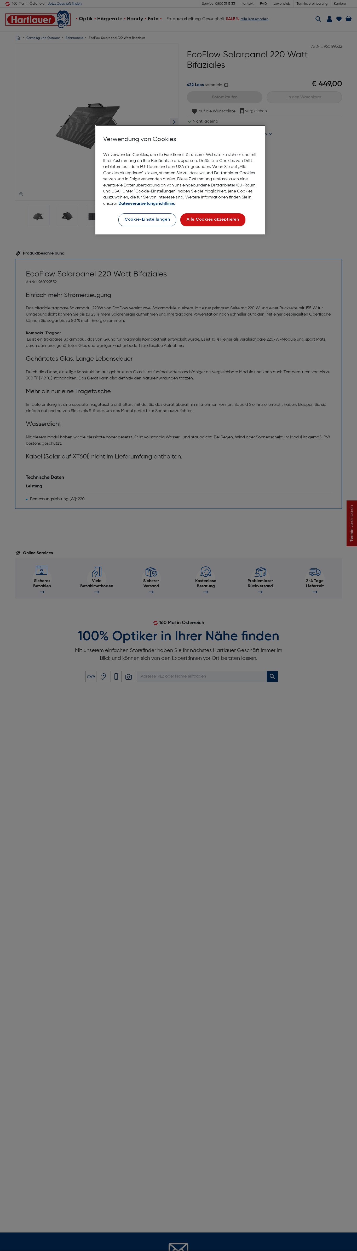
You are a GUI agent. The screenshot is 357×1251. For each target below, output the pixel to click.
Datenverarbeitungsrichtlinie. (146, 204)
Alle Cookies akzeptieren (213, 219)
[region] (180, 179)
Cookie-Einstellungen (147, 219)
